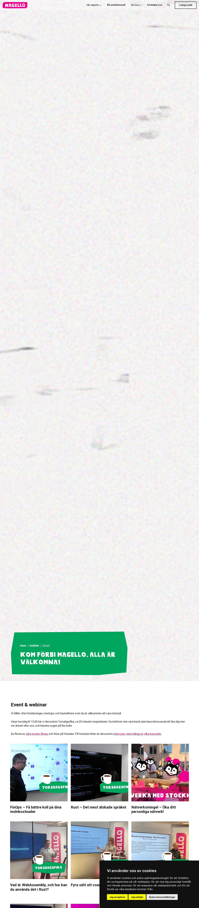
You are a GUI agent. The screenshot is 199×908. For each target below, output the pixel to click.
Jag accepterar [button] (117, 897)
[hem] (14, 5)
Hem (23, 645)
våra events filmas (37, 733)
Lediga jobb (185, 5)
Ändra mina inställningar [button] (162, 897)
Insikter (34, 645)
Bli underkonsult (116, 4)
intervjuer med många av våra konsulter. (137, 733)
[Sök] (168, 5)
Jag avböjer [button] (137, 897)
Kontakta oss (154, 4)
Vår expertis (93, 5)
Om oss (135, 5)
